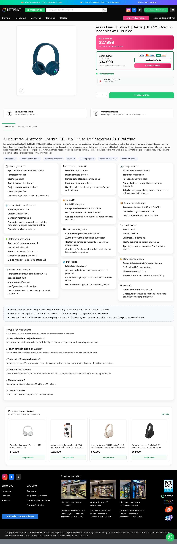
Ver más (165, 414)
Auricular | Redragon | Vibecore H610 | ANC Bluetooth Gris (26, 446)
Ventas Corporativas (164, 17)
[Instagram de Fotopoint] (128, 10)
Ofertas (63, 17)
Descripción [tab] (9, 127)
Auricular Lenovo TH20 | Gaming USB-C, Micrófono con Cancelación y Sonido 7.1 (108, 446)
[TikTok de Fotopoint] (140, 10)
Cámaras (50, 17)
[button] (172, 10)
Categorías (36, 9)
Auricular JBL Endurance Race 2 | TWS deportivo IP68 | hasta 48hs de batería (67, 446)
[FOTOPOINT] (11, 10)
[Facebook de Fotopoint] (134, 10)
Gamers (6, 17)
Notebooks (20, 17)
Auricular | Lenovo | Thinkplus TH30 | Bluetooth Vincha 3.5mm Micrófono (147, 446)
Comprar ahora (142, 95)
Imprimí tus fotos (135, 17)
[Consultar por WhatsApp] (170, 537)
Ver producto (27, 457)
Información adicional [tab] (27, 127)
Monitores (36, 17)
